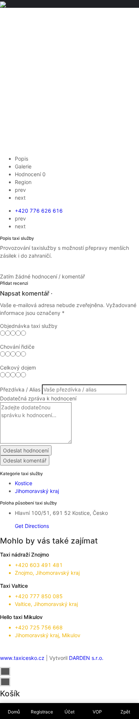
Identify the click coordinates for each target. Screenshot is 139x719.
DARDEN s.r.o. (86, 658)
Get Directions (32, 526)
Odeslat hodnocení (26, 450)
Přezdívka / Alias (20, 389)
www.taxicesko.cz (22, 658)
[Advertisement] (69, 81)
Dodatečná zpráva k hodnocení (38, 398)
